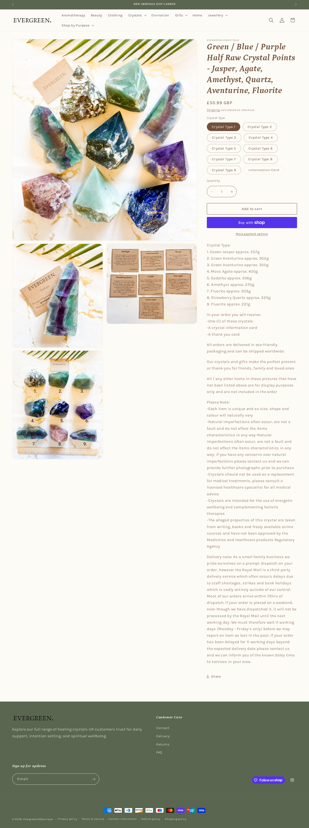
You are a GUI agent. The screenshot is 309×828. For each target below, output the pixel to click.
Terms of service (93, 818)
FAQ (159, 752)
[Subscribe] (93, 779)
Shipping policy (175, 818)
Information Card (266, 171)
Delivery (163, 736)
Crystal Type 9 (224, 170)
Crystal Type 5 (224, 148)
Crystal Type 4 (261, 138)
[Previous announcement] (13, 4)
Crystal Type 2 (260, 127)
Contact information (122, 818)
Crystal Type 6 (260, 148)
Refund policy (150, 818)
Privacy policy (67, 818)
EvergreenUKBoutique (38, 819)
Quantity (213, 181)
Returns (162, 744)
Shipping (213, 110)
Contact (162, 728)
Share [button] (216, 676)
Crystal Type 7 (224, 159)
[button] (136, 15)
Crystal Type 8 (260, 159)
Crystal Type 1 (223, 127)
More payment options (252, 234)
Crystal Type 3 (224, 138)
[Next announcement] (296, 4)
